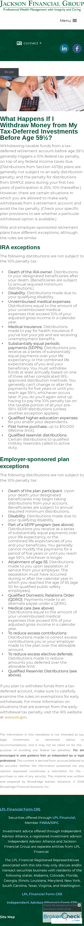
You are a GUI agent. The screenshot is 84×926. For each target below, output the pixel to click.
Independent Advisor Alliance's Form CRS (42, 902)
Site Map (7, 917)
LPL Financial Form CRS (20, 809)
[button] (68, 21)
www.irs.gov (16, 717)
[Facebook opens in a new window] (77, 51)
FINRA (44, 823)
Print (9, 72)
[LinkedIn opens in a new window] (64, 51)
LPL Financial (63, 817)
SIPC (55, 823)
